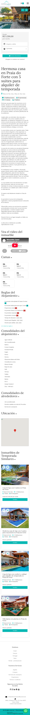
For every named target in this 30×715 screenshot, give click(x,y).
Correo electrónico (15, 56)
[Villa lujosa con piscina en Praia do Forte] (15, 606)
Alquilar (15, 669)
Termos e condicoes (15, 679)
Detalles (15, 499)
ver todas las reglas (6, 326)
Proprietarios (15, 677)
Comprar (15, 672)
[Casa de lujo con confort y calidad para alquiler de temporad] (15, 561)
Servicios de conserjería (15, 674)
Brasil (15, 651)
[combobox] (17, 49)
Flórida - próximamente (15, 660)
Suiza (15, 658)
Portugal (15, 656)
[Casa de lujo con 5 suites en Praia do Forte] (15, 475)
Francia (15, 653)
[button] (2, 26)
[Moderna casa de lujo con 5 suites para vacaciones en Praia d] (15, 518)
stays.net (15, 712)
